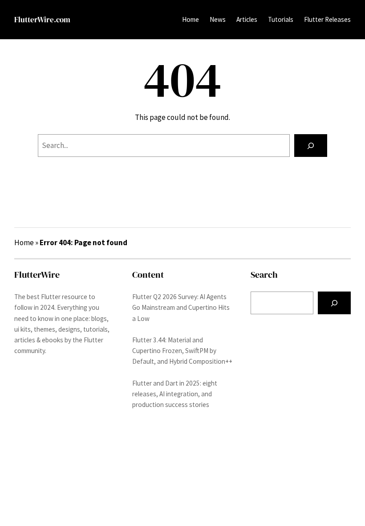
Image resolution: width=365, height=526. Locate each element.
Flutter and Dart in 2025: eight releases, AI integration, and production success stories (174, 394)
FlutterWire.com (42, 19)
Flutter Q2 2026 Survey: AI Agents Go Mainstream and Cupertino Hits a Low (181, 307)
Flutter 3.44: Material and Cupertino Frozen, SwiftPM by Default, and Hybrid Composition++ (182, 351)
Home (190, 19)
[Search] (310, 145)
